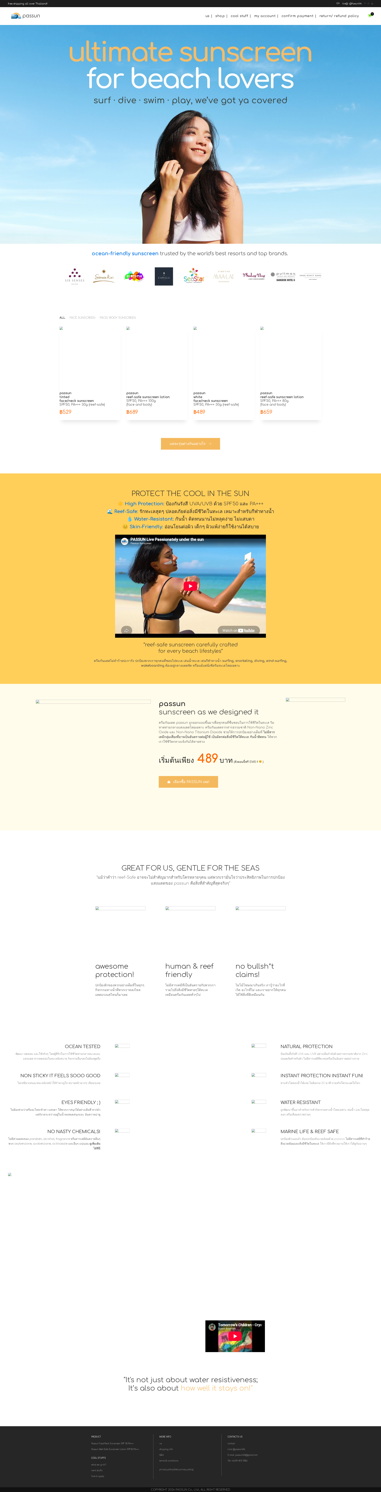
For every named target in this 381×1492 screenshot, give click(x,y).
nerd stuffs (96, 1470)
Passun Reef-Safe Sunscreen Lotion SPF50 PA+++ (115, 1449)
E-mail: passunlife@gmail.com (243, 1455)
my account (265, 16)
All (62, 317)
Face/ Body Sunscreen (118, 317)
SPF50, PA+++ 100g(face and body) (148, 399)
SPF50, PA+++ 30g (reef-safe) (82, 399)
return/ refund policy (339, 16)
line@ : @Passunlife (352, 4)
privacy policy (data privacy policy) (176, 1469)
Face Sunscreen (82, 317)
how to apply (97, 1476)
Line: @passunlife (236, 1449)
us (208, 16)
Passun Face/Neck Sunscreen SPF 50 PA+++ (112, 1443)
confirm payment (298, 16)
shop (220, 16)
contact (231, 1443)
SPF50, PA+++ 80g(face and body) (282, 399)
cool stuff (239, 16)
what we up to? (98, 1465)
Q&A (161, 1455)
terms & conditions (168, 1461)
